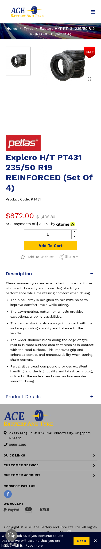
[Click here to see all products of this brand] (23, 143)
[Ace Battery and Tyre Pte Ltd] (27, 12)
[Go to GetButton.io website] (11, 544)
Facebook (8, 494)
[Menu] (93, 11)
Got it (81, 541)
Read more (34, 545)
